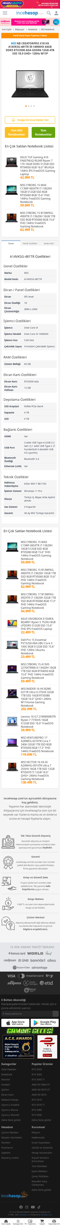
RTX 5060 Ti (38, 1079)
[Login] (5, 13)
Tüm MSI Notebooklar (16, 132)
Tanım (11, 243)
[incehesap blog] (14, 1179)
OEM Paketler (8, 1069)
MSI (13, 43)
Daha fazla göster (11, 1120)
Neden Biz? (49, 243)
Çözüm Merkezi (9, 1132)
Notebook (6, 1074)
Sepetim (5, 1152)
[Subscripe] (56, 1014)
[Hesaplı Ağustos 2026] (30, 4)
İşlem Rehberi (39, 1171)
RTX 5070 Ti (38, 1104)
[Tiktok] (39, 1207)
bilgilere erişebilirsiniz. (35, 929)
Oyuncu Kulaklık (10, 1104)
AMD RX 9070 (39, 1094)
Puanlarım (7, 1147)
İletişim (36, 1132)
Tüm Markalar (39, 1166)
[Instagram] (26, 1207)
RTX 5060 (37, 1074)
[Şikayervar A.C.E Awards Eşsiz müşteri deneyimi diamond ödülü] (18, 1047)
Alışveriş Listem (10, 1157)
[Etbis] (47, 1047)
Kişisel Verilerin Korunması (40, 1159)
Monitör (5, 1079)
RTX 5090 (37, 1114)
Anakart (5, 1084)
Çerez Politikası (40, 1176)
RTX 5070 (37, 1099)
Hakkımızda (38, 1137)
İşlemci (5, 1089)
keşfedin (47, 847)
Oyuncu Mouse (9, 1109)
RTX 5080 (37, 1109)
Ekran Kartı (7, 1094)
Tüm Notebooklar (43, 132)
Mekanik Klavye (9, 1099)
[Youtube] (33, 1207)
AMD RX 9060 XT (41, 1084)
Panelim (5, 1142)
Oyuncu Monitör (10, 1114)
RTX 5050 (37, 1069)
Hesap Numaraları (42, 1152)
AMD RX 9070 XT (41, 1089)
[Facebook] (21, 1207)
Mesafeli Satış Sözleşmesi (39, 1183)
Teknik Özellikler (30, 243)
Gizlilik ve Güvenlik (42, 1147)
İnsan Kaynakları (41, 1142)
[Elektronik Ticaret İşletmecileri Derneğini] (46, 983)
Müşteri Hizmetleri (11, 1137)
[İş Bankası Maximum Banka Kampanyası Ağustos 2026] (30, 22)
